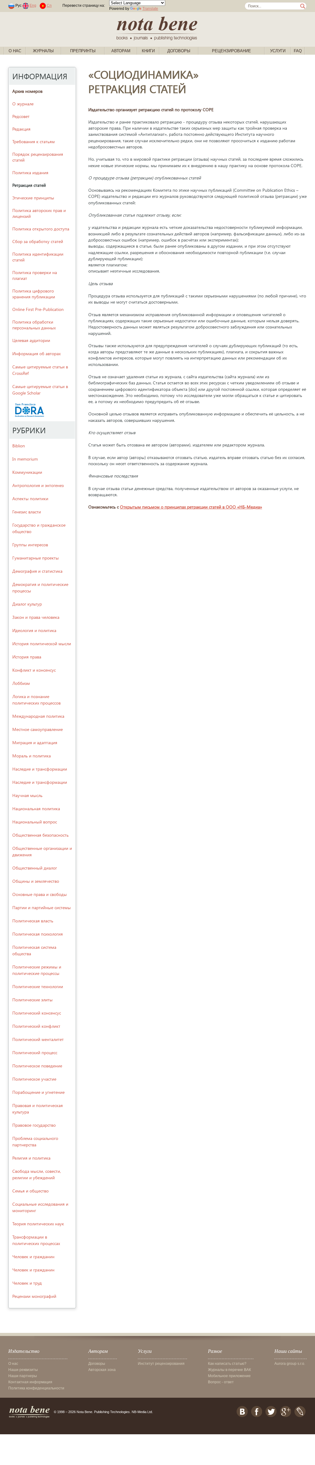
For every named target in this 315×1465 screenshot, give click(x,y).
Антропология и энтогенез (38, 485)
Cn (49, 5)
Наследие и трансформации (39, 769)
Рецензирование (231, 51)
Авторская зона (102, 1370)
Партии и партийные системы (41, 907)
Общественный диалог (34, 868)
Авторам (120, 51)
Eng (33, 5)
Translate (150, 8)
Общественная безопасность (40, 835)
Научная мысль (27, 795)
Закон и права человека (35, 617)
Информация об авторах (36, 353)
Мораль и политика (31, 756)
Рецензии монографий (34, 1296)
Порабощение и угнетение (38, 1092)
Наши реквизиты (23, 1370)
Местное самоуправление (37, 729)
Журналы (43, 51)
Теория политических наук (38, 1224)
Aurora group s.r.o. (289, 1363)
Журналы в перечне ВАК (229, 1370)
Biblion (18, 446)
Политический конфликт (36, 1026)
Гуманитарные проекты (35, 558)
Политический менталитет (38, 1039)
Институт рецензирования (161, 1363)
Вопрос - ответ (221, 1382)
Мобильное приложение (229, 1376)
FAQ (298, 51)
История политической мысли (41, 643)
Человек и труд (27, 1283)
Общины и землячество (35, 881)
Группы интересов (30, 545)
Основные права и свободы (39, 894)
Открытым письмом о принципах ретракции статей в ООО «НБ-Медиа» (191, 507)
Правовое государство (34, 1125)
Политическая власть (32, 921)
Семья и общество (30, 1191)
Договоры (178, 51)
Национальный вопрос (34, 822)
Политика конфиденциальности (36, 1388)
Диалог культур (27, 604)
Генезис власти (26, 512)
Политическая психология (37, 934)
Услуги (277, 51)
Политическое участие (34, 1079)
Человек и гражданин (33, 1256)
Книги (148, 51)
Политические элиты (32, 1000)
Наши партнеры (22, 1376)
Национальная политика (36, 808)
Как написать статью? (227, 1363)
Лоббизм (21, 683)
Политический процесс (34, 1052)
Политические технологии (37, 986)
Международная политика (38, 716)
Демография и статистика (37, 571)
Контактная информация (30, 1382)
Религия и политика (31, 1158)
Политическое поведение (37, 1066)
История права (26, 657)
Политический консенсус (36, 1013)
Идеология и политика (34, 630)
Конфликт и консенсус (34, 670)
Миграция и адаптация (34, 742)
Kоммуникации (27, 472)
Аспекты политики (30, 498)
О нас (15, 51)
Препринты (83, 51)
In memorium (25, 459)
